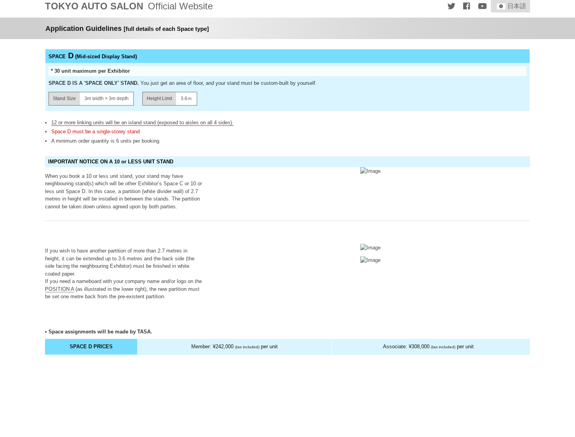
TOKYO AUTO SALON (129, 6)
